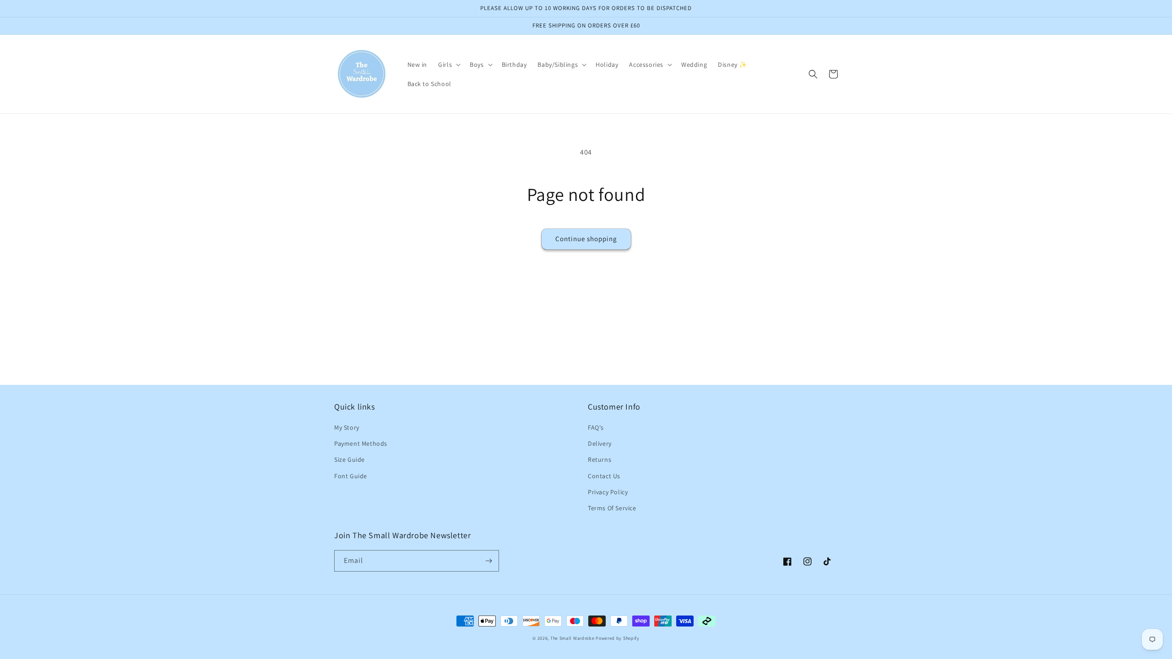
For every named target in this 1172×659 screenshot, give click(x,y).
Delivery (600, 443)
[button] (448, 64)
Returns (599, 459)
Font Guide (350, 476)
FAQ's (596, 427)
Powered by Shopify (618, 638)
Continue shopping (586, 238)
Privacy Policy (608, 492)
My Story (346, 427)
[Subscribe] (488, 561)
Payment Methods (360, 443)
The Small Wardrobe (572, 638)
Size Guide (349, 459)
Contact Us (604, 476)
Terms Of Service (612, 508)
